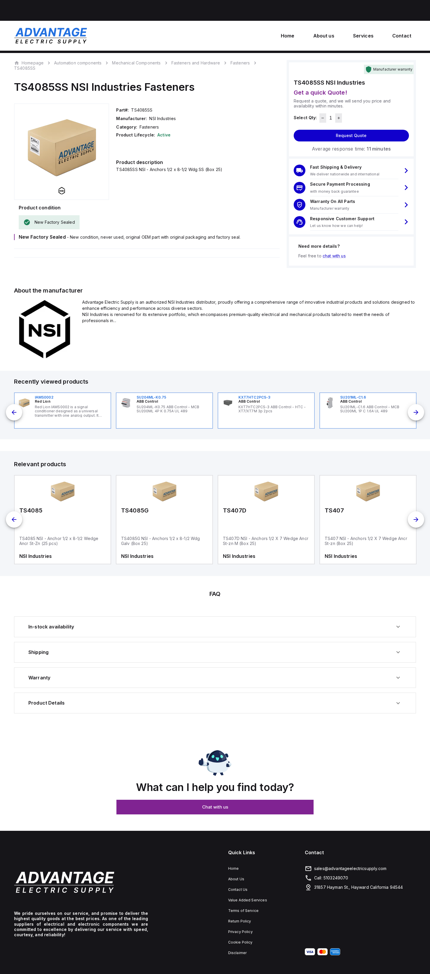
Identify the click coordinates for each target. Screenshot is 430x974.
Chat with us (215, 807)
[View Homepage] (50, 36)
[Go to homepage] (81, 882)
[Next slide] (416, 412)
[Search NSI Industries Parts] (44, 358)
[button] (351, 170)
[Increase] (338, 118)
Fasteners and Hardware (195, 62)
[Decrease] (322, 118)
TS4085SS (24, 68)
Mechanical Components (136, 62)
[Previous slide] (14, 412)
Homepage (33, 62)
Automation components (78, 62)
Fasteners (240, 62)
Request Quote (351, 135)
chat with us (334, 255)
